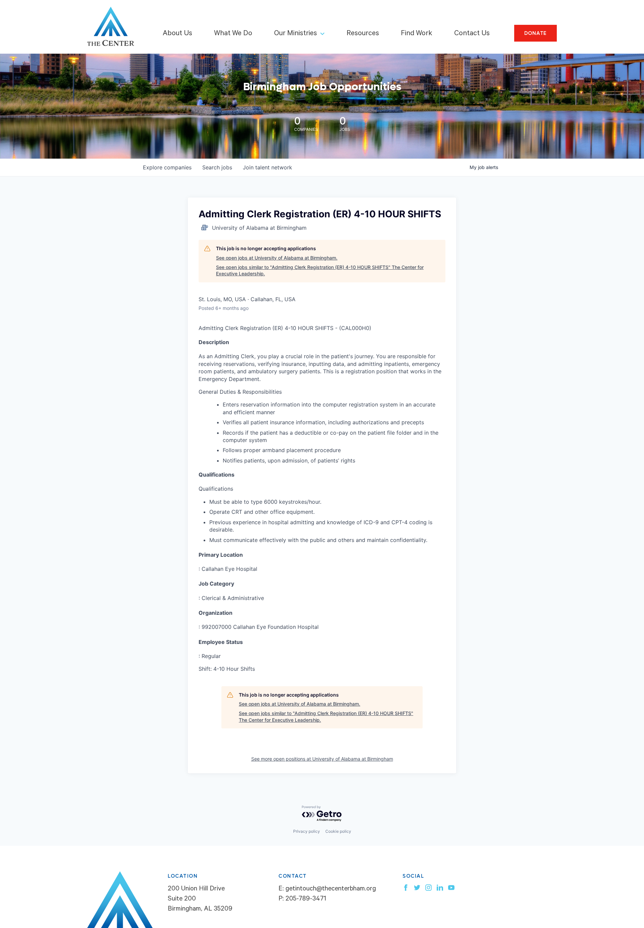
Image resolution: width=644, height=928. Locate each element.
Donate (535, 33)
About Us (177, 34)
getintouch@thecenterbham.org (330, 889)
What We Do (233, 34)
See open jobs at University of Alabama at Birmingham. (276, 258)
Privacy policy (306, 831)
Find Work (416, 34)
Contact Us (472, 34)
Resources (362, 34)
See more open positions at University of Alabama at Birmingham (322, 759)
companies (167, 167)
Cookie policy (338, 831)
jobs (217, 167)
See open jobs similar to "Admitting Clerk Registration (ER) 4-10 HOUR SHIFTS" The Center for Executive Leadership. (320, 270)
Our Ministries (295, 34)
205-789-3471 (305, 899)
